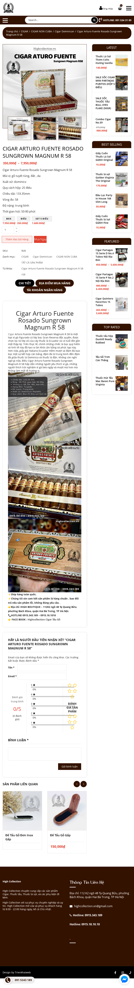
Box (8, 218)
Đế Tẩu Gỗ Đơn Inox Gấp (19, 837)
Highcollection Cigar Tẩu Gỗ (44, 619)
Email (12, 676)
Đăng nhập (107, 8)
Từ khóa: (8, 268)
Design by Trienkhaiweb (17, 972)
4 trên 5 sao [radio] (75, 722)
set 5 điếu (42, 218)
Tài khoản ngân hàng (44, 290)
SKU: (5, 250)
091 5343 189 (23, 980)
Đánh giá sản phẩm (72, 707)
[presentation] (77, 784)
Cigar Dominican (64, 31)
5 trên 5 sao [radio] (72, 727)
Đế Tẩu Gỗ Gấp (60, 835)
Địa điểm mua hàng (54, 283)
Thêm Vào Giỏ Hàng (17, 239)
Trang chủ (12, 31)
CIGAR (24, 31)
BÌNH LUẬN (18, 740)
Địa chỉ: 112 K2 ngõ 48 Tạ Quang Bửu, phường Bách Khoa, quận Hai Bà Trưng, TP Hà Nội (99, 895)
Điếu (24, 218)
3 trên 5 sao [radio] (70, 722)
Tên (11, 667)
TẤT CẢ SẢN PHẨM (32, 262)
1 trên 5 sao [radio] (70, 716)
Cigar (11, 334)
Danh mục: (9, 256)
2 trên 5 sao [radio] (75, 716)
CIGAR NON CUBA (41, 31)
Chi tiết (25, 283)
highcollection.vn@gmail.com (93, 906)
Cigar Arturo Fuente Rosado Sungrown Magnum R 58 (52, 268)
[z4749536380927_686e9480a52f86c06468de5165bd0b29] (45, 86)
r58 (23, 274)
